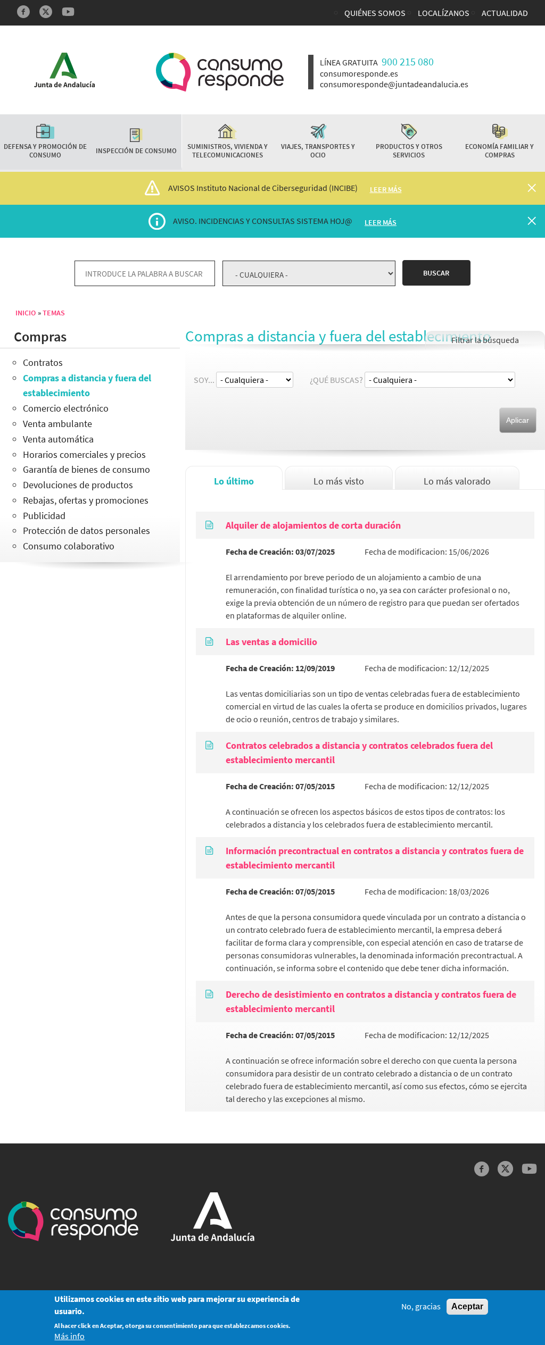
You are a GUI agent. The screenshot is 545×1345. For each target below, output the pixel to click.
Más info (69, 1336)
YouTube (68, 11)
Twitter (45, 11)
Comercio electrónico (66, 408)
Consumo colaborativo (68, 546)
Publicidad (44, 515)
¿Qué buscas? (336, 379)
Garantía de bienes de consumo (86, 469)
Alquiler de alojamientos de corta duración (313, 525)
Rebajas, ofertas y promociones (85, 500)
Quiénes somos (375, 12)
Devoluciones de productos (78, 485)
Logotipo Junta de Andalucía (64, 69)
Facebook (23, 11)
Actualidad (505, 12)
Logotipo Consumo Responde (220, 72)
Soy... (204, 379)
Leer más (386, 189)
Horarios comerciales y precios (84, 454)
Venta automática (58, 439)
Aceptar (467, 1306)
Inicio (25, 313)
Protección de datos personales (86, 530)
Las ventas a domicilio (271, 642)
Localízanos (443, 12)
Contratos (43, 362)
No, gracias (421, 1306)
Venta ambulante (57, 423)
